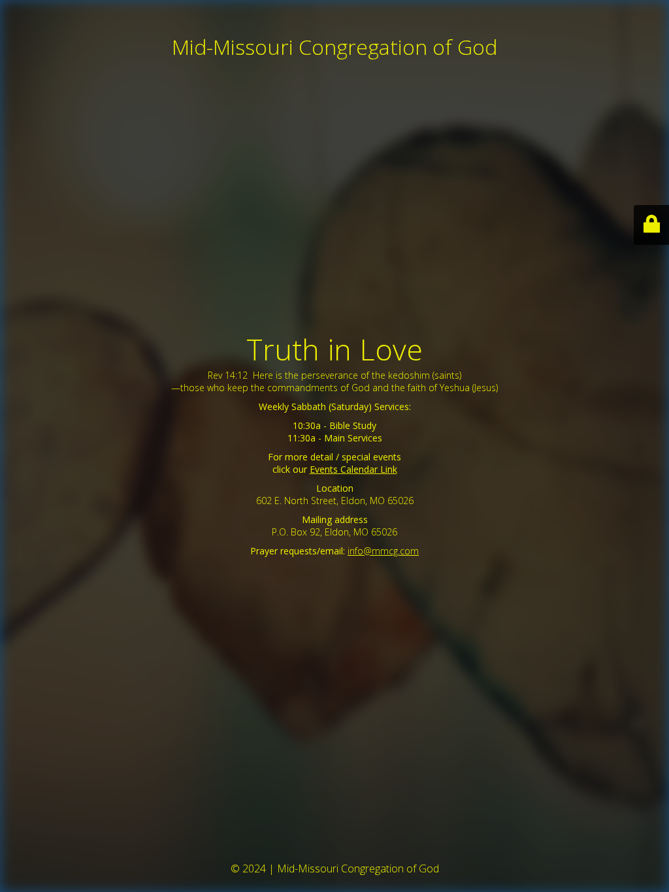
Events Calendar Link (353, 469)
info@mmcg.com (383, 551)
